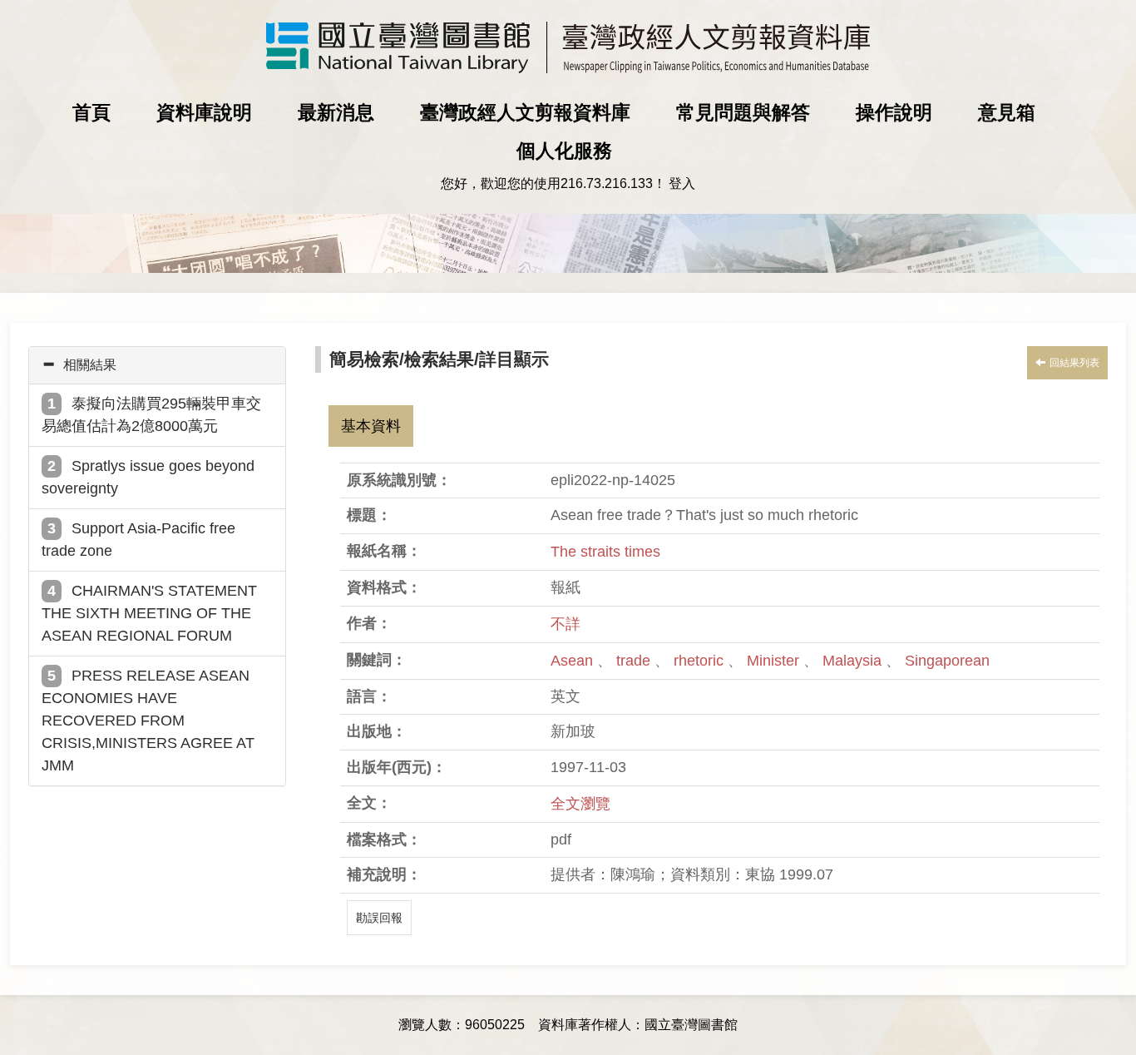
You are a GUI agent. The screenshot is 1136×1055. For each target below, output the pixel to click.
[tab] (157, 365)
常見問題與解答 (743, 112)
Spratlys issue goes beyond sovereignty (148, 477)
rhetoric (701, 660)
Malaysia (854, 660)
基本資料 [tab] (371, 426)
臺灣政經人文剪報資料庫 (525, 112)
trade (635, 660)
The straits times (605, 551)
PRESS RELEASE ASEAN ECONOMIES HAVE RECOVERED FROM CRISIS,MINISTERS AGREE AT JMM (148, 720)
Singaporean (947, 660)
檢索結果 (439, 359)
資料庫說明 (204, 112)
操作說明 (894, 112)
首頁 (91, 112)
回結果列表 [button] (1074, 363)
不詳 (565, 624)
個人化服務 (564, 150)
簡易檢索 (364, 359)
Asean (574, 660)
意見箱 (1006, 112)
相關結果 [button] (89, 365)
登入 (682, 183)
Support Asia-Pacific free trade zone (138, 539)
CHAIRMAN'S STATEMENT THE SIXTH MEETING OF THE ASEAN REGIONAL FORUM (149, 613)
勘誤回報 (379, 917)
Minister (775, 660)
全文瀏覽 (580, 803)
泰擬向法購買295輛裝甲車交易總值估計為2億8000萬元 (151, 414)
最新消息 (336, 112)
